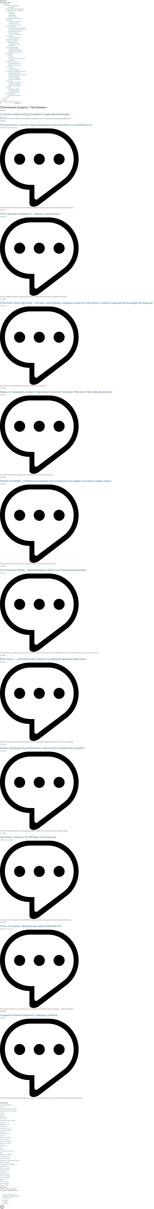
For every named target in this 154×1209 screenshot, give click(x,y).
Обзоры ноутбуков (14, 89)
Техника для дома (11, 26)
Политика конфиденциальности (11, 1196)
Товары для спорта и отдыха (14, 18)
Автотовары (9, 20)
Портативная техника (12, 41)
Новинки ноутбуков (15, 90)
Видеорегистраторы (15, 21)
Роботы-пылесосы (14, 33)
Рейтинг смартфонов (15, 78)
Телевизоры (9, 81)
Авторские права (7, 1197)
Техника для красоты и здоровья (15, 9)
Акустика (12, 57)
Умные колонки (14, 42)
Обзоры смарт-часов (15, 63)
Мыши (11, 55)
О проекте (6, 1200)
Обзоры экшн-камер (15, 37)
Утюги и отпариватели (15, 34)
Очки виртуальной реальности (18, 58)
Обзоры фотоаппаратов (16, 50)
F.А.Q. (8, 97)
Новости (5, 98)
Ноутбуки (8, 87)
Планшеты (12, 45)
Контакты (5, 1203)
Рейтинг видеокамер (15, 49)
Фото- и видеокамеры (12, 47)
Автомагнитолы (14, 23)
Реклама (5, 1201)
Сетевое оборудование (12, 5)
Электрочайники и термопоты (17, 29)
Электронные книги (15, 44)
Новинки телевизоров (15, 82)
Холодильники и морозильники (18, 28)
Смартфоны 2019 (14, 76)
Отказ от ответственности (10, 1194)
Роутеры (12, 7)
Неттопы (12, 12)
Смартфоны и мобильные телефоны (16, 71)
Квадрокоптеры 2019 (15, 95)
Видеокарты (13, 15)
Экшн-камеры (10, 36)
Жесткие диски (13, 17)
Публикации (6, 4)
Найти (16, 103)
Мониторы (12, 13)
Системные (13, 68)
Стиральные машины (15, 31)
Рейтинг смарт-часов (15, 65)
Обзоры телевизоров (15, 84)
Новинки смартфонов (15, 79)
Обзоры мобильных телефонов (18, 74)
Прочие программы (15, 70)
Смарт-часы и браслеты (12, 62)
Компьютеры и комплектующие (14, 10)
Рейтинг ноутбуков (14, 92)
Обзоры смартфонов (15, 73)
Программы (9, 66)
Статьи (5, 100)
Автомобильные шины (15, 25)
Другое (11, 60)
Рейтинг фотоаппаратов (16, 52)
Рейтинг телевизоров (15, 86)
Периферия (9, 53)
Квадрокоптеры (10, 94)
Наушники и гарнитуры (12, 39)
